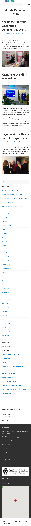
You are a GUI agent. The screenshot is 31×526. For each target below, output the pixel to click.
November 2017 (6, 264)
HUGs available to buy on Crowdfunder (12, 194)
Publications (6, 358)
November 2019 (6, 225)
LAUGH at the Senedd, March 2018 (12, 385)
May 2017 (4, 280)
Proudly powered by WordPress (10, 521)
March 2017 (5, 284)
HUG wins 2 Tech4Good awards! (10, 190)
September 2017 (6, 268)
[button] (15, 501)
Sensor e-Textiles (7, 378)
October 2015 (5, 335)
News (3, 370)
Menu (29, 4)
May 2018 (4, 245)
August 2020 (5, 217)
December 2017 (6, 261)
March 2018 (5, 253)
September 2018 (6, 233)
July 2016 (4, 315)
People (4, 362)
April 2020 (4, 221)
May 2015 (4, 339)
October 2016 (5, 304)
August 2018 (5, 237)
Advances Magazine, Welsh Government (12, 206)
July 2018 (4, 241)
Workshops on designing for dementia (14, 366)
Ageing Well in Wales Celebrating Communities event (15, 25)
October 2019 (5, 229)
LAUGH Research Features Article (12, 354)
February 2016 (6, 323)
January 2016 (5, 327)
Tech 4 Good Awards (7, 202)
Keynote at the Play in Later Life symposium (15, 136)
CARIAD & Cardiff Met (8, 374)
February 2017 (6, 288)
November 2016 (6, 300)
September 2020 (6, 214)
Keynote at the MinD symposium (14, 76)
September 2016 (6, 307)
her (21, 125)
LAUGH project (6, 393)
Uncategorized (6, 346)
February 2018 (6, 257)
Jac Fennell (21, 33)
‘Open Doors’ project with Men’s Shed (14, 389)
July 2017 (4, 272)
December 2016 (6, 296)
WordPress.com (6, 523)
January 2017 (5, 292)
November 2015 (6, 331)
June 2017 (4, 276)
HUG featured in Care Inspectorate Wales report (15, 198)
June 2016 (4, 319)
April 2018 (4, 249)
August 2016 (5, 311)
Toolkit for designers (9, 382)
